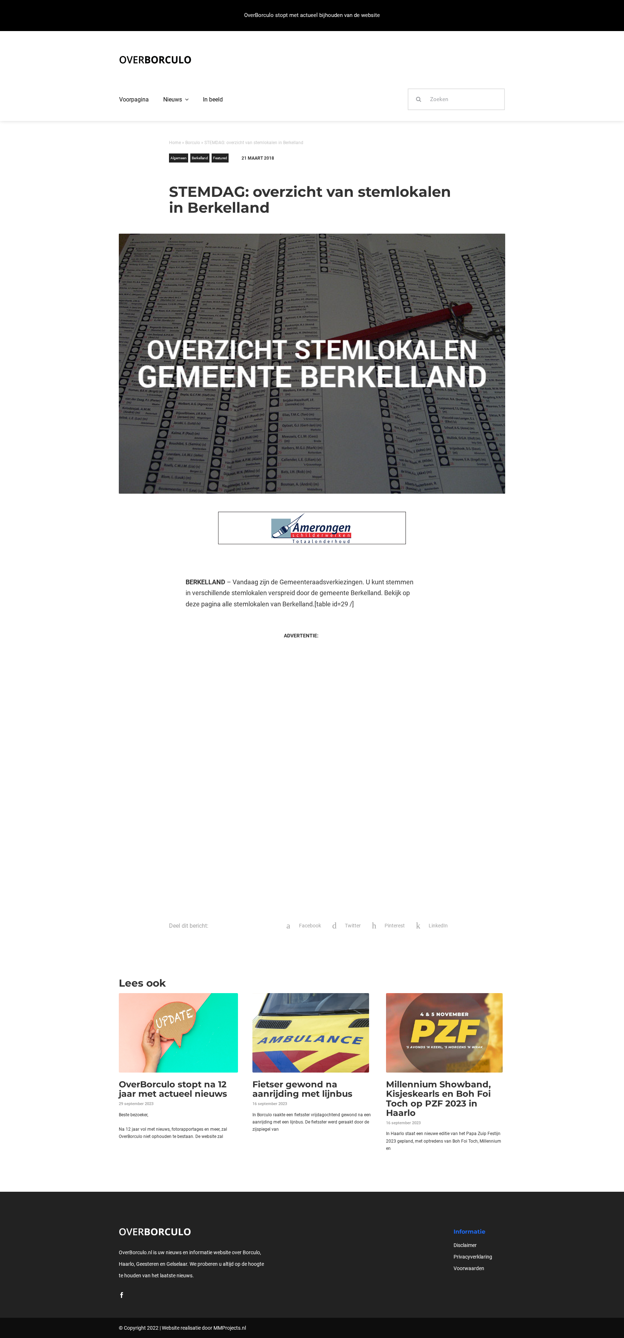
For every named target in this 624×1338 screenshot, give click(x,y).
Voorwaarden (469, 1268)
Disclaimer (465, 1245)
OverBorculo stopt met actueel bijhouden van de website (312, 15)
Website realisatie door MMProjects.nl (204, 1328)
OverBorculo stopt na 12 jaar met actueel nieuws (173, 1089)
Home (175, 142)
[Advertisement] (301, 704)
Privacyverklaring (473, 1257)
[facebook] (122, 1295)
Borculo (192, 142)
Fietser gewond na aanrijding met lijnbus (302, 1089)
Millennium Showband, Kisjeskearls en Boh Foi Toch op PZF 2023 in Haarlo (438, 1098)
